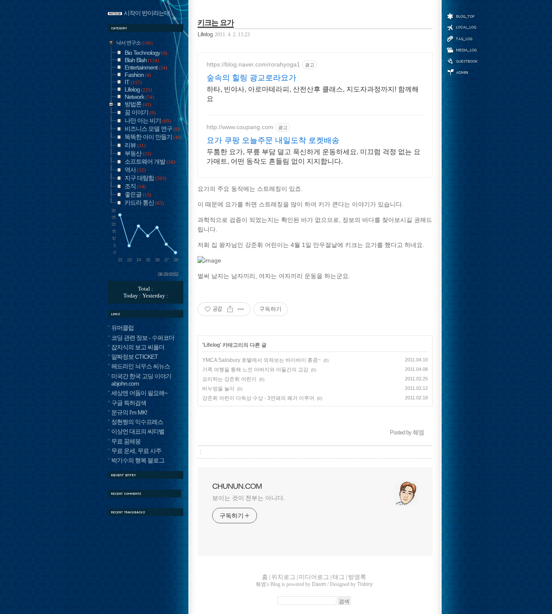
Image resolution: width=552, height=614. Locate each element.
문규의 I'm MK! (129, 412)
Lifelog (205, 34)
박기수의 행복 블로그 (137, 460)
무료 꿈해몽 (126, 441)
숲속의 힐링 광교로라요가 (251, 77)
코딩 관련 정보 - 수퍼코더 (142, 337)
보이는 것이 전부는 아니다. (248, 497)
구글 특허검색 (128, 402)
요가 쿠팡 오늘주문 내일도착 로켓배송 (273, 140)
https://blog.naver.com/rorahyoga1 (253, 64)
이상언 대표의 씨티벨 (137, 431)
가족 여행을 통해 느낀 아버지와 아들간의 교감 (255, 370)
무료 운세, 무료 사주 (136, 450)
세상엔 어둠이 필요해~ (139, 392)
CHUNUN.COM (237, 486)
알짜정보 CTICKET (134, 356)
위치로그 (462, 26)
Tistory (365, 584)
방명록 (462, 60)
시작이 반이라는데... (149, 12)
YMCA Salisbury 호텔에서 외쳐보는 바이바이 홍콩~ (261, 360)
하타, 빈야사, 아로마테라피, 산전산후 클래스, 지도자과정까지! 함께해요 (313, 93)
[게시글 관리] (240, 309)
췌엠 (261, 584)
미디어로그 (462, 49)
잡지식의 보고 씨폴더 (137, 347)
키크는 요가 (216, 22)
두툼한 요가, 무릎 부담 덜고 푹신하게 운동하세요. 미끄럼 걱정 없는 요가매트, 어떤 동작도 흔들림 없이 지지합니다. (313, 156)
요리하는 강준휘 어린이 (229, 379)
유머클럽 (122, 327)
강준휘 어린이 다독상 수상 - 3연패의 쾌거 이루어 (258, 398)
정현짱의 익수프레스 (137, 421)
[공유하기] (230, 309)
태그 (462, 38)
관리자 (462, 71)
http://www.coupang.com (240, 126)
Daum (319, 584)
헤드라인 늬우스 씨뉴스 (140, 366)
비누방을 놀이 (218, 389)
